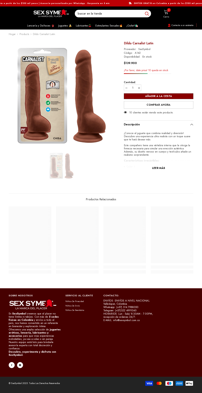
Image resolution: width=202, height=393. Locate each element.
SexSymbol (144, 49)
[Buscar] (113, 13)
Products (24, 34)
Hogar (12, 34)
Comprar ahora (158, 105)
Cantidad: (130, 82)
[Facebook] (12, 365)
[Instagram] (20, 365)
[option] (62, 94)
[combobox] (109, 13)
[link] (30, 267)
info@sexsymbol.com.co (126, 320)
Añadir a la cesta (159, 96)
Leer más (158, 168)
